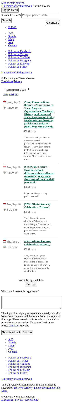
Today (5, 94)
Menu (10, 10)
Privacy (18, 81)
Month (11, 94)
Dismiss (27, 332)
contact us (14, 325)
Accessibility (32, 399)
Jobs (10, 42)
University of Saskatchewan (16, 5)
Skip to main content (12, 2)
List (16, 94)
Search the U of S (11, 15)
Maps (11, 39)
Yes (28, 284)
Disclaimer (7, 81)
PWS (12, 27)
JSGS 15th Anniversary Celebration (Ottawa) (37, 206)
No (34, 284)
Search (6, 20)
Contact (12, 45)
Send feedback (11, 332)
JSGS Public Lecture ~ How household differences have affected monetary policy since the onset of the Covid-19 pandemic (39, 174)
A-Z (10, 33)
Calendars (52, 22)
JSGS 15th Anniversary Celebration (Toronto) (37, 243)
